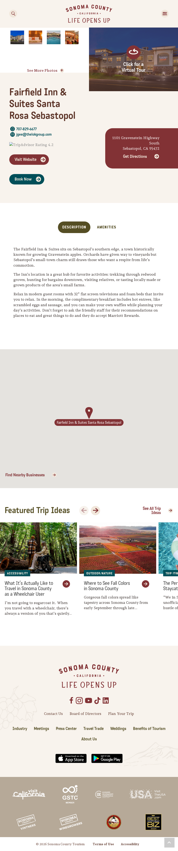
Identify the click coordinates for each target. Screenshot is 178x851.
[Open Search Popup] (13, 14)
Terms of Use (103, 844)
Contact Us (53, 713)
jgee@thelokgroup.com (34, 134)
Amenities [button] (106, 227)
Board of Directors (85, 713)
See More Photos (42, 70)
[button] (169, 843)
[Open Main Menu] (165, 14)
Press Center (66, 728)
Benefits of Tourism (149, 728)
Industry (20, 728)
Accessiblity (130, 844)
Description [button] (74, 227)
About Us (89, 739)
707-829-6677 (26, 129)
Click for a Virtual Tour (133, 67)
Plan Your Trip (121, 713)
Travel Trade (93, 728)
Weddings (118, 728)
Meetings (41, 728)
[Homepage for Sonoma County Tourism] (89, 13)
